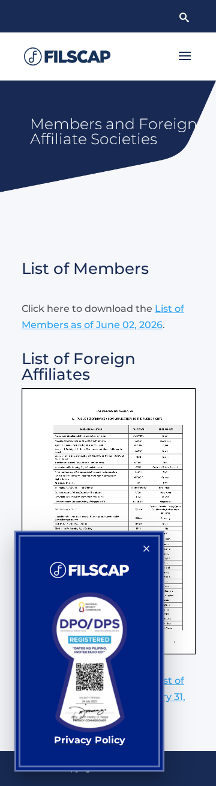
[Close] (146, 549)
